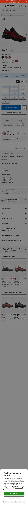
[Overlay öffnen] (17, 2)
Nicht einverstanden (14, 498)
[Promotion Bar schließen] (26, 1)
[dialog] (14, 487)
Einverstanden (14, 494)
